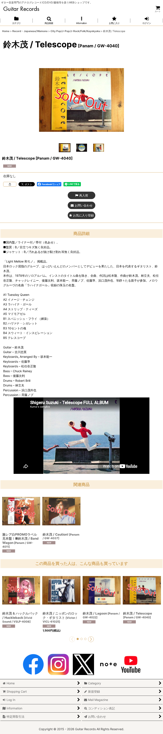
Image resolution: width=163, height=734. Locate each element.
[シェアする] (9, 184)
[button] (49, 20)
